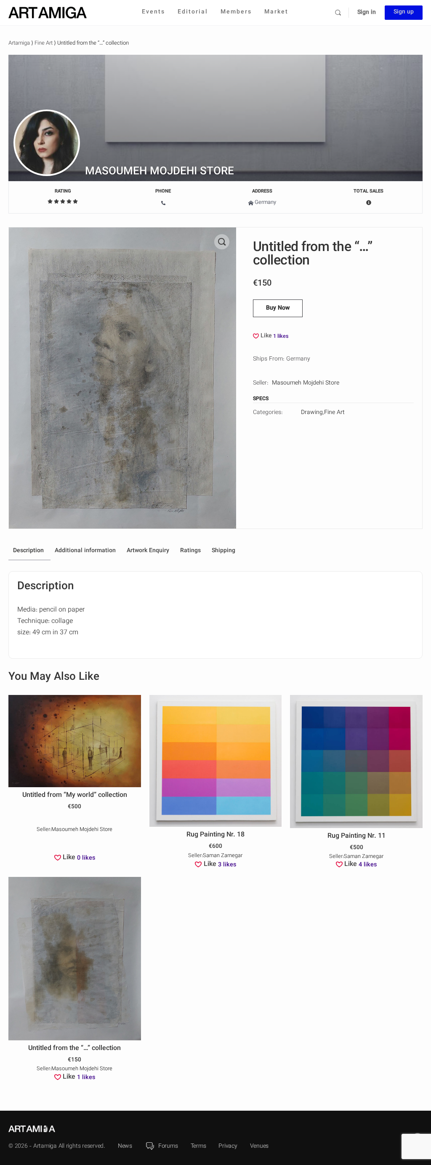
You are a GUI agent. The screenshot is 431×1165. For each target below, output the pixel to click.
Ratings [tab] (190, 551)
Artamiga (19, 43)
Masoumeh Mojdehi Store (159, 171)
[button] (221, 241)
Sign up (404, 12)
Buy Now (278, 308)
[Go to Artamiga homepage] (47, 13)
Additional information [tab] (85, 551)
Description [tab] (28, 551)
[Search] (338, 12)
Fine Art (44, 43)
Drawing (312, 412)
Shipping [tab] (223, 551)
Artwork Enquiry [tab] (148, 551)
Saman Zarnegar (222, 856)
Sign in (366, 12)
